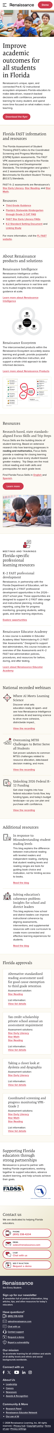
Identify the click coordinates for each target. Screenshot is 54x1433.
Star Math (13, 1036)
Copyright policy (35, 1425)
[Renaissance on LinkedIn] (25, 1372)
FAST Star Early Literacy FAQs (23, 219)
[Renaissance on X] (11, 1372)
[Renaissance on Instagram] (31, 1372)
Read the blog (21, 882)
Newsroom (11, 1392)
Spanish (7, 478)
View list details (17, 1003)
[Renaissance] (22, 5)
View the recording (24, 728)
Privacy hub (19, 1425)
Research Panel (13, 1408)
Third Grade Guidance (18, 205)
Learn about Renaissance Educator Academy (23, 668)
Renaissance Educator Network (21, 1412)
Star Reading (32, 188)
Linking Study (13, 228)
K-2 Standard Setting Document (24, 224)
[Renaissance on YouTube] (18, 1372)
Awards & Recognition (17, 1395)
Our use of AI (12, 1416)
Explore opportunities (15, 620)
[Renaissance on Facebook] (5, 1372)
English (37, 475)
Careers (10, 1388)
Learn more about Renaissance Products (26, 371)
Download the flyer (17, 116)
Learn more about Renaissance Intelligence (20, 299)
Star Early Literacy (13, 188)
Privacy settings (18, 1428)
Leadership (11, 1384)
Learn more (13, 486)
